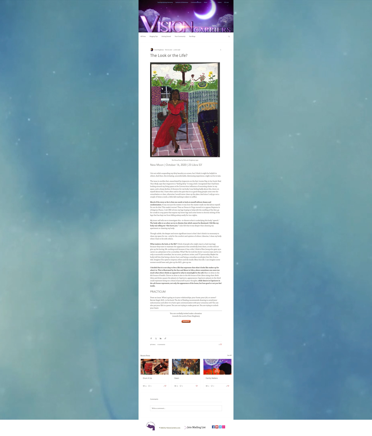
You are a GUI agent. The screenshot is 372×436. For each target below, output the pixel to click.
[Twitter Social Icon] (220, 426)
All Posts (143, 36)
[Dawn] (186, 367)
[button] (229, 36)
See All (229, 355)
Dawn (176, 378)
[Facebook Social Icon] (213, 426)
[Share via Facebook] (151, 338)
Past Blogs (192, 36)
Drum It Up (147, 378)
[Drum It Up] (155, 367)
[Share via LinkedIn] (160, 338)
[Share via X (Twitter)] (156, 338)
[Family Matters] (217, 367)
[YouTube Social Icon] (216, 426)
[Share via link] (165, 338)
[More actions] (221, 49)
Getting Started (166, 36)
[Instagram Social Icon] (223, 426)
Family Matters (212, 378)
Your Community (180, 36)
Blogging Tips (154, 36)
